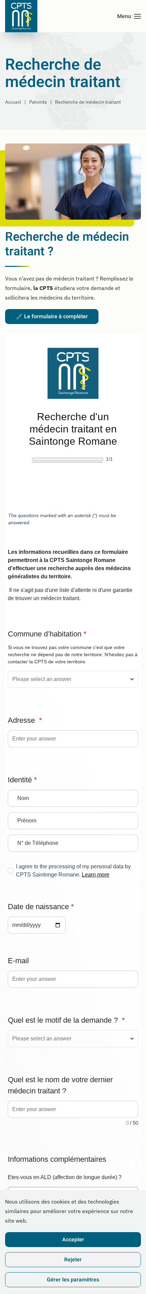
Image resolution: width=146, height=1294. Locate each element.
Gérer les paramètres (73, 1280)
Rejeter (73, 1260)
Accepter (73, 1240)
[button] (129, 16)
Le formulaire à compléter (56, 316)
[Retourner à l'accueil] (21, 16)
